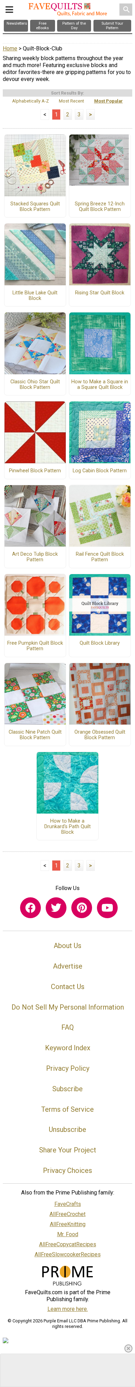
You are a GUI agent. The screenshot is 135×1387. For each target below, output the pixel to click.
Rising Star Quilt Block (99, 293)
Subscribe (67, 1089)
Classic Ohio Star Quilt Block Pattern (35, 384)
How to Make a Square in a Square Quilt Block (99, 384)
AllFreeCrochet (68, 1214)
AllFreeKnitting (68, 1224)
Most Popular (108, 101)
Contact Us (67, 986)
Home (10, 48)
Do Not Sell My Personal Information (67, 1007)
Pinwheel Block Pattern (35, 471)
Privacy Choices (67, 1170)
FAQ (67, 1027)
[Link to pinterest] (81, 907)
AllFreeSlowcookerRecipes (68, 1254)
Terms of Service (67, 1109)
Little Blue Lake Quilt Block (34, 295)
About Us (67, 945)
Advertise (67, 966)
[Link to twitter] (56, 907)
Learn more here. (67, 1309)
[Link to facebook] (30, 907)
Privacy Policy (67, 1068)
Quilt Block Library (100, 643)
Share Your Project (67, 1150)
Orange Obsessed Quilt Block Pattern (99, 735)
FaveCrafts (67, 1204)
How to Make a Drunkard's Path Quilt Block (67, 826)
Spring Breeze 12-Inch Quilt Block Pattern (100, 206)
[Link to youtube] (107, 907)
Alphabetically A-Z (30, 101)
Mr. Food (67, 1234)
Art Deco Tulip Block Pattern (35, 557)
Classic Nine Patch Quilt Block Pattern (35, 735)
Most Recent (71, 101)
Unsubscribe (67, 1129)
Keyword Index (67, 1048)
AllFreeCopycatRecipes (67, 1244)
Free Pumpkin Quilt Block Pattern (35, 646)
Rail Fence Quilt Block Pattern (100, 557)
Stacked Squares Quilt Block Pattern (35, 206)
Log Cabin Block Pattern (100, 471)
